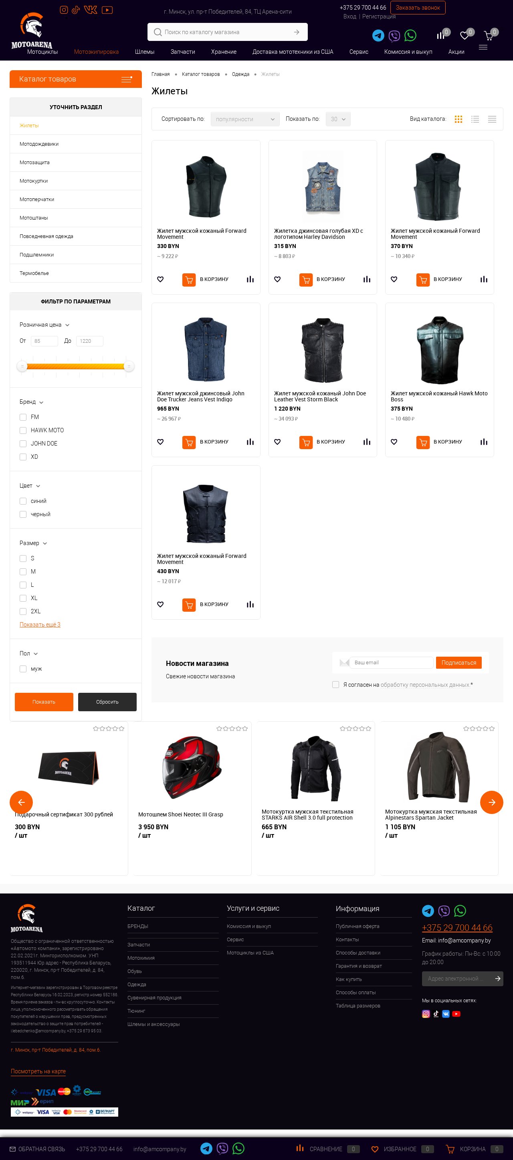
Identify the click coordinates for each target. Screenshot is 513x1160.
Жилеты (29, 125)
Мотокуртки (34, 181)
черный (40, 514)
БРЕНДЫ (137, 926)
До (67, 341)
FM (35, 417)
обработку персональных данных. (426, 685)
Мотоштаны (34, 218)
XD (34, 457)
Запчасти (183, 52)
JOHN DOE (44, 443)
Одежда (136, 984)
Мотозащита (35, 162)
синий (38, 501)
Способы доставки (358, 953)
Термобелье (34, 273)
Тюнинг (136, 1011)
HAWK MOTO (47, 430)
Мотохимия (141, 958)
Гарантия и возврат (359, 966)
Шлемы (145, 52)
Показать (43, 702)
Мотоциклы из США (250, 953)
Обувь (134, 971)
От (23, 341)
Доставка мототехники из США (292, 52)
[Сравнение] (251, 279)
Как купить (349, 979)
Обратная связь (41, 1149)
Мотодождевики (39, 144)
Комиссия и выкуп (408, 52)
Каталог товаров (47, 79)
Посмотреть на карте (38, 1071)
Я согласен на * (408, 685)
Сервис (358, 52)
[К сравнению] (485, 279)
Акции (456, 52)
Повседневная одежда (46, 236)
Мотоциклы (42, 52)
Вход (349, 16)
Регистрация (379, 16)
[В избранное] (160, 279)
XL (34, 598)
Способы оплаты (356, 992)
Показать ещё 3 (40, 624)
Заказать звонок (418, 7)
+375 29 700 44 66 (363, 7)
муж (36, 668)
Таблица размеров (358, 1006)
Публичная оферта (358, 926)
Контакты (347, 939)
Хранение (223, 52)
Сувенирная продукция (154, 998)
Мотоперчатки (37, 199)
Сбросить (107, 702)
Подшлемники (37, 255)
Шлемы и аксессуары (153, 1024)
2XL (35, 611)
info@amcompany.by (464, 940)
